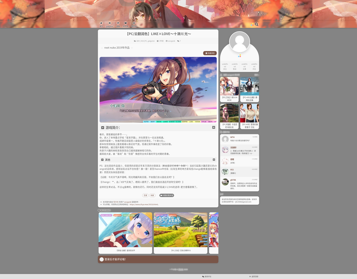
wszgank (127, 202)
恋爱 (145, 195)
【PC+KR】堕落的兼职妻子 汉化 (249, 125)
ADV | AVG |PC (142, 41)
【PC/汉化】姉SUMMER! (229, 98)
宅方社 (115, 202)
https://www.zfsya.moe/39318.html (144, 204)
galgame (151, 41)
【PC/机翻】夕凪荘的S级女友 (229, 125)
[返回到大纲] (214, 127)
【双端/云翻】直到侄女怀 (125, 250)
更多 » (257, 75)
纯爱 (152, 195)
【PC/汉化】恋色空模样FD (181, 250)
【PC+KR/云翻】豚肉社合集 (249, 98)
